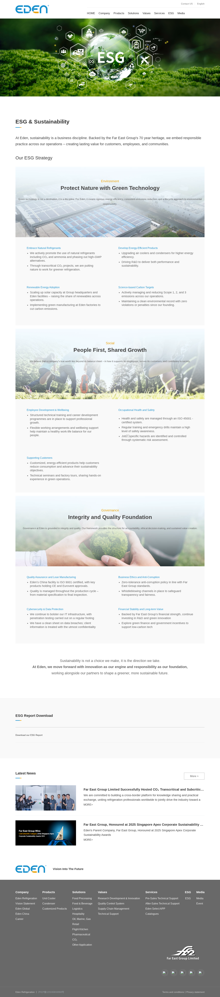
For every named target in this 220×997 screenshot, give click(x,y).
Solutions (133, 13)
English (201, 3)
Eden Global (22, 908)
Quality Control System (111, 903)
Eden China (22, 914)
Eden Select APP (155, 908)
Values (147, 13)
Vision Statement (25, 903)
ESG (171, 13)
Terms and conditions (173, 992)
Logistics (77, 908)
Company (104, 13)
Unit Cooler (48, 898)
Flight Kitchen (80, 929)
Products (119, 13)
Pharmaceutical (81, 934)
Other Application (82, 945)
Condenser (48, 903)
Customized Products (54, 908)
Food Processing (82, 898)
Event (199, 903)
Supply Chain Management (113, 908)
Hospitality (78, 914)
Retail (75, 924)
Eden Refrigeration (26, 898)
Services (159, 13)
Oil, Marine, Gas (81, 919)
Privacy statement (195, 992)
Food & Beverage (82, 903)
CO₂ (74, 939)
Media (181, 13)
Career (19, 919)
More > (194, 776)
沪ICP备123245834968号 (51, 992)
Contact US (187, 3)
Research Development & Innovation (119, 898)
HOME (91, 13)
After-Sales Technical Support (162, 903)
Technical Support (108, 914)
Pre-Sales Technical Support (161, 898)
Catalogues (152, 914)
